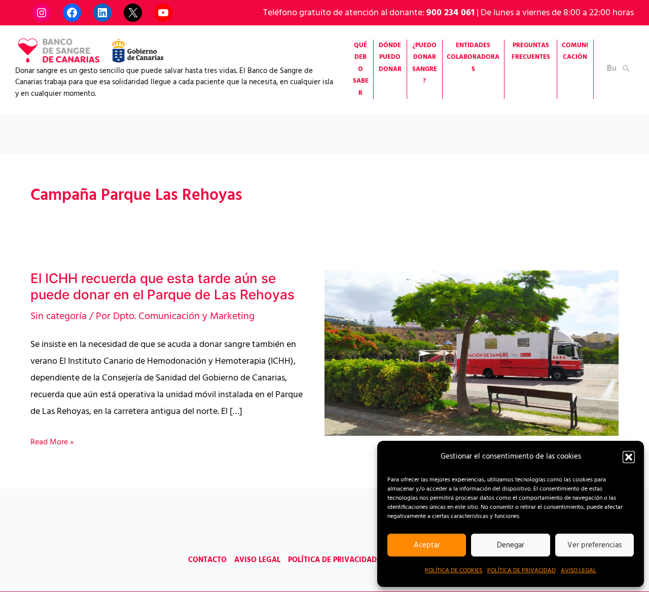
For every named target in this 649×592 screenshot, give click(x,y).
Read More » (52, 442)
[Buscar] (627, 68)
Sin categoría (58, 316)
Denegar (510, 545)
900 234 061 (450, 13)
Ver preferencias (594, 545)
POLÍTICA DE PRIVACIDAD (521, 571)
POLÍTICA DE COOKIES (453, 571)
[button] (629, 457)
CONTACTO (207, 560)
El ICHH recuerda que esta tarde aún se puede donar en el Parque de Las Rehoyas (162, 286)
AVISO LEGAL (578, 571)
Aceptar (427, 545)
